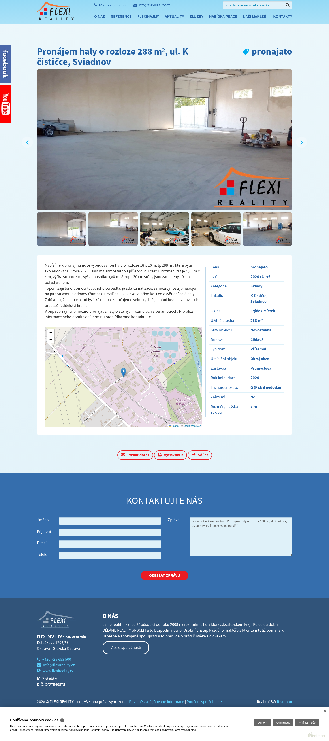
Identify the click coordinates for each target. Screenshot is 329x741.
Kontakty (282, 16)
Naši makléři (255, 16)
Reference (121, 16)
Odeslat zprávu (164, 575)
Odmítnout (283, 722)
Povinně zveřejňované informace (156, 701)
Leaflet (175, 425)
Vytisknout (173, 455)
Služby (196, 16)
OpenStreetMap (192, 425)
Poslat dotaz (138, 455)
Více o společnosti (126, 647)
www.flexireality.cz (58, 670)
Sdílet (203, 455)
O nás (99, 16)
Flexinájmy (148, 16)
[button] (123, 372)
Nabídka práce (223, 16)
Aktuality (174, 16)
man (284, 701)
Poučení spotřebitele (204, 701)
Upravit (262, 722)
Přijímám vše (307, 722)
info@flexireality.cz (154, 5)
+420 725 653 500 (112, 5)
